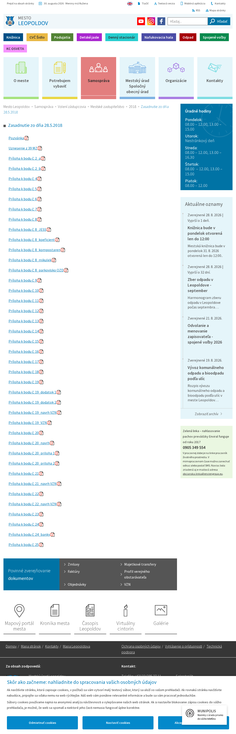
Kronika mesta (55, 623)
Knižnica (13, 37)
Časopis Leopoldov (90, 626)
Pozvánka (16, 138)
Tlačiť (145, 3)
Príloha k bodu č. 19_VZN (28, 422)
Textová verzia (166, 3)
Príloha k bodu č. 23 (24, 514)
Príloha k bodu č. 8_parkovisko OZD (36, 270)
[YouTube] (141, 21)
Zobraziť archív (206, 413)
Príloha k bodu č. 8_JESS (27, 229)
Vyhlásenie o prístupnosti (183, 646)
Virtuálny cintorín (125, 626)
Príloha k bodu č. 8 (23, 219)
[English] (129, 3)
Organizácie (176, 80)
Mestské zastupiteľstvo (107, 106)
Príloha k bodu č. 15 (24, 341)
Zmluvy (73, 564)
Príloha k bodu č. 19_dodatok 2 (32, 402)
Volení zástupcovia (72, 106)
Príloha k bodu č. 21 (24, 473)
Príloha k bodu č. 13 (24, 321)
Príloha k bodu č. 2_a (25, 158)
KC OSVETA (15, 48)
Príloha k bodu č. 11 (24, 300)
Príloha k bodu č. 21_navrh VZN (33, 483)
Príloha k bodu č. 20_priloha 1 (32, 453)
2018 (132, 106)
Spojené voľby (214, 37)
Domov (11, 646)
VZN (127, 584)
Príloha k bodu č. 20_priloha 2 (32, 463)
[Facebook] (161, 21)
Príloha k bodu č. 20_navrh (29, 443)
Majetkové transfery (140, 564)
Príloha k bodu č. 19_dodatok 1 (32, 392)
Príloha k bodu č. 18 (24, 371)
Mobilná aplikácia (194, 3)
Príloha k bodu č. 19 (24, 382)
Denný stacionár (121, 37)
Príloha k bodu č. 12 (24, 310)
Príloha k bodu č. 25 (24, 544)
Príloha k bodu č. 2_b (25, 168)
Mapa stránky (217, 10)
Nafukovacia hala (159, 37)
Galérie (160, 623)
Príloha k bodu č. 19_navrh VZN (33, 412)
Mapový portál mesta (19, 626)
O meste (21, 80)
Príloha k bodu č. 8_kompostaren (34, 249)
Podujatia (62, 37)
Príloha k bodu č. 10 (24, 290)
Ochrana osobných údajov (141, 646)
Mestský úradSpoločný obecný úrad (137, 86)
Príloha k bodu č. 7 (23, 209)
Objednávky (77, 584)
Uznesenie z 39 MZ (23, 148)
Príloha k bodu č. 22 (24, 493)
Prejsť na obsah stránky (20, 3)
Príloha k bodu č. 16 (24, 351)
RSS (198, 10)
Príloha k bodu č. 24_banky (29, 534)
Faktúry (74, 571)
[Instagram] (151, 21)
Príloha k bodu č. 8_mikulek (30, 260)
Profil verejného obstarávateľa (137, 574)
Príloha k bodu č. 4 (23, 178)
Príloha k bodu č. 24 (24, 524)
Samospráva (98, 80)
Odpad (188, 37)
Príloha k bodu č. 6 (23, 199)
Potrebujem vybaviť (59, 83)
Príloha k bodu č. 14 (24, 331)
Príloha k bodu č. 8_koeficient (32, 239)
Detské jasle (89, 37)
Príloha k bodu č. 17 (24, 361)
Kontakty (220, 3)
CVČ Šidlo (37, 37)
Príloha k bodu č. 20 (24, 432)
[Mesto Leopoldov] (27, 21)
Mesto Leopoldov (16, 106)
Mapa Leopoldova (76, 646)
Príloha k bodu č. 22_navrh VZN (33, 504)
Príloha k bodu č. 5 (23, 188)
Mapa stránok (31, 646)
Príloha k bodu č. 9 (23, 280)
